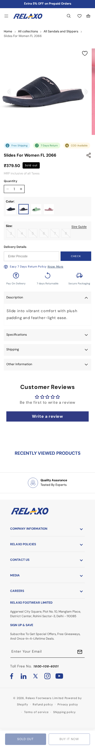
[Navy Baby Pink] (23, 209)
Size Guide (79, 226)
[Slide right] (85, 91)
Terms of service (36, 712)
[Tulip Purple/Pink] (49, 209)
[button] (6, 16)
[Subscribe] (80, 652)
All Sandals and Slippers (61, 31)
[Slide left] (9, 91)
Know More (55, 266)
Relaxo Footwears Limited (45, 698)
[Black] (11, 209)
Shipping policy (64, 712)
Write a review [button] (47, 416)
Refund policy (43, 704)
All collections (28, 31)
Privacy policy (68, 704)
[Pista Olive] (36, 209)
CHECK (76, 256)
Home (8, 31)
